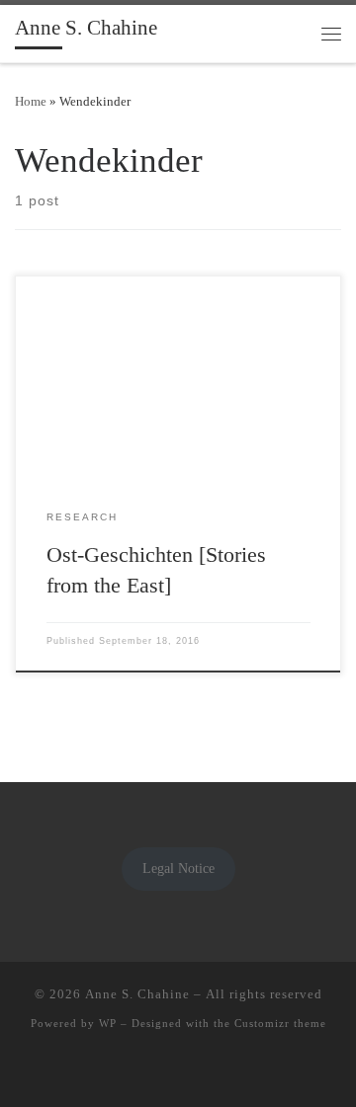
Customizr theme (280, 1023)
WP (108, 1023)
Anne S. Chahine (137, 994)
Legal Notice (178, 868)
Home (30, 101)
